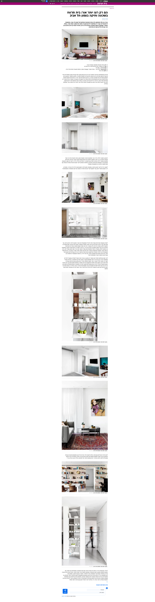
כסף (81, 1)
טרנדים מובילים (83, 3)
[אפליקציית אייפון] (52, 3)
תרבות (88, 1)
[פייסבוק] (49, 3)
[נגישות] (1, 1)
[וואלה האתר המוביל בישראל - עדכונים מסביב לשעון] (105, 1)
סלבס (85, 1)
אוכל (78, 1)
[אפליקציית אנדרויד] (54, 3)
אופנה (61, 1)
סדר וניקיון (73, 3)
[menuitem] (100, 1)
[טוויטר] (50, 3)
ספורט (97, 1)
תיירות (70, 1)
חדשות (101, 1)
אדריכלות (68, 3)
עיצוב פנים (77, 3)
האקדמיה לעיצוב (89, 3)
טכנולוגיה (66, 1)
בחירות (92, 1)
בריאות (74, 1)
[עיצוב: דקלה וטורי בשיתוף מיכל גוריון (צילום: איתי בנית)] (85, 45)
